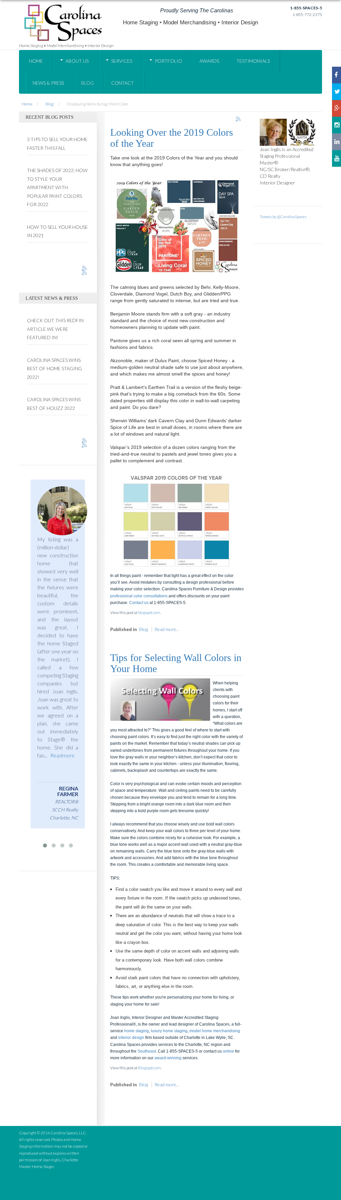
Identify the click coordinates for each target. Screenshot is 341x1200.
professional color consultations (139, 596)
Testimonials (253, 61)
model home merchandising (214, 1031)
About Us (77, 61)
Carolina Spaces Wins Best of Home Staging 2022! (54, 368)
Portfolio (168, 61)
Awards (209, 61)
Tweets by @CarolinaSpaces (283, 216)
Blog (87, 83)
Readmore (28, 755)
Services (121, 61)
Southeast (147, 1051)
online (228, 1051)
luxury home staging (169, 1031)
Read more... (167, 629)
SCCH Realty (31, 809)
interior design (131, 1037)
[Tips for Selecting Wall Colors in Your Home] (160, 699)
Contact (122, 83)
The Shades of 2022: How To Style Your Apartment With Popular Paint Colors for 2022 (57, 187)
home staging (136, 1031)
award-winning (168, 1058)
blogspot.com (149, 612)
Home (36, 61)
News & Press (48, 83)
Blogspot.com (149, 1067)
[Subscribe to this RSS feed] (238, 119)
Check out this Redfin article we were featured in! (55, 329)
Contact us (139, 602)
